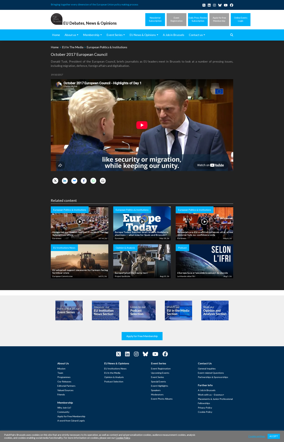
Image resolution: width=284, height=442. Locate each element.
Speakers (156, 390)
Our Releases (64, 381)
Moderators (157, 394)
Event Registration (161, 368)
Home (55, 47)
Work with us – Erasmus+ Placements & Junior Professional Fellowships (215, 399)
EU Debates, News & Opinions (90, 23)
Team (60, 372)
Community (63, 411)
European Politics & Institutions (107, 47)
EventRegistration (176, 19)
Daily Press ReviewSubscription (198, 19)
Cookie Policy (205, 411)
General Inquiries (207, 368)
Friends (61, 394)
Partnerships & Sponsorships (213, 377)
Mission (61, 368)
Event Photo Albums (162, 398)
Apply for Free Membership (142, 336)
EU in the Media (112, 372)
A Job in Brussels (206, 390)
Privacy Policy (205, 407)
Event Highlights (159, 385)
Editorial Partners (66, 385)
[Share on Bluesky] (74, 181)
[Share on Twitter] (55, 181)
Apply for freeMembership (219, 19)
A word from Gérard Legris (71, 420)
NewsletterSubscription (155, 19)
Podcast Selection (113, 381)
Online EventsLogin (240, 19)
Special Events (158, 381)
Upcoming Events (160, 372)
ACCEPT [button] (274, 436)
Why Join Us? (64, 407)
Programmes (64, 377)
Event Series (157, 377)
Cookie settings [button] (256, 436)
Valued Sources (65, 390)
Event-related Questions (211, 372)
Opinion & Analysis (114, 377)
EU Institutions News (115, 368)
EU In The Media (72, 47)
